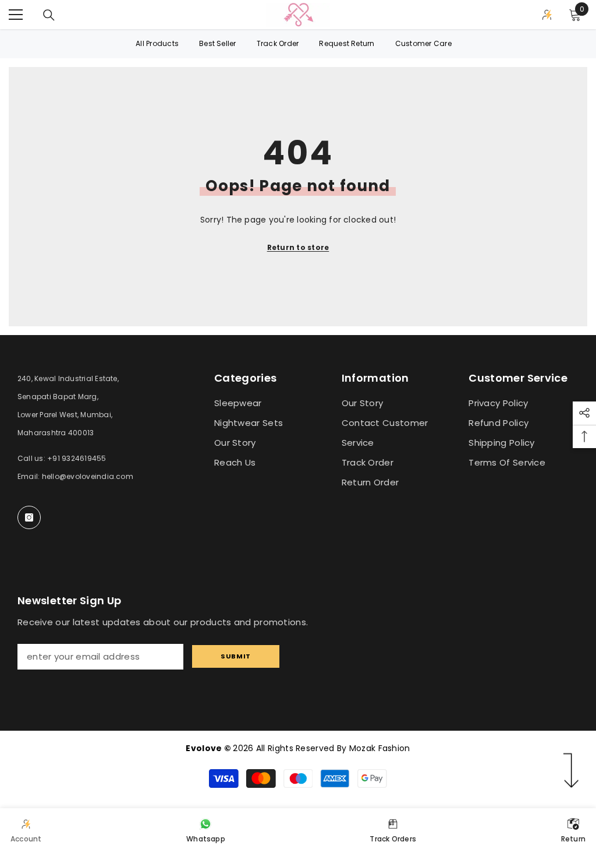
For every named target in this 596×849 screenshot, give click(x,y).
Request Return (346, 43)
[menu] (16, 15)
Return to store (298, 247)
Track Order (278, 43)
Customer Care (423, 43)
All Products (157, 43)
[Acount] (547, 14)
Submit (235, 656)
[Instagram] (29, 517)
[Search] (49, 15)
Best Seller (217, 43)
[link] (26, 829)
